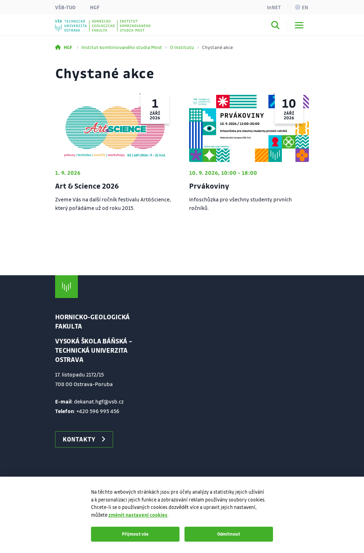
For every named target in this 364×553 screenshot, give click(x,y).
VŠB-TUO (65, 7)
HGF (95, 7)
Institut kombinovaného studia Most (121, 47)
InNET (274, 7)
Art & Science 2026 (87, 185)
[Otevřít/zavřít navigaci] (299, 25)
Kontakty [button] (79, 439)
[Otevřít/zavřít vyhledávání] (275, 26)
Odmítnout (228, 534)
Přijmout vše (135, 534)
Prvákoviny (209, 185)
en (305, 7)
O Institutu (182, 47)
